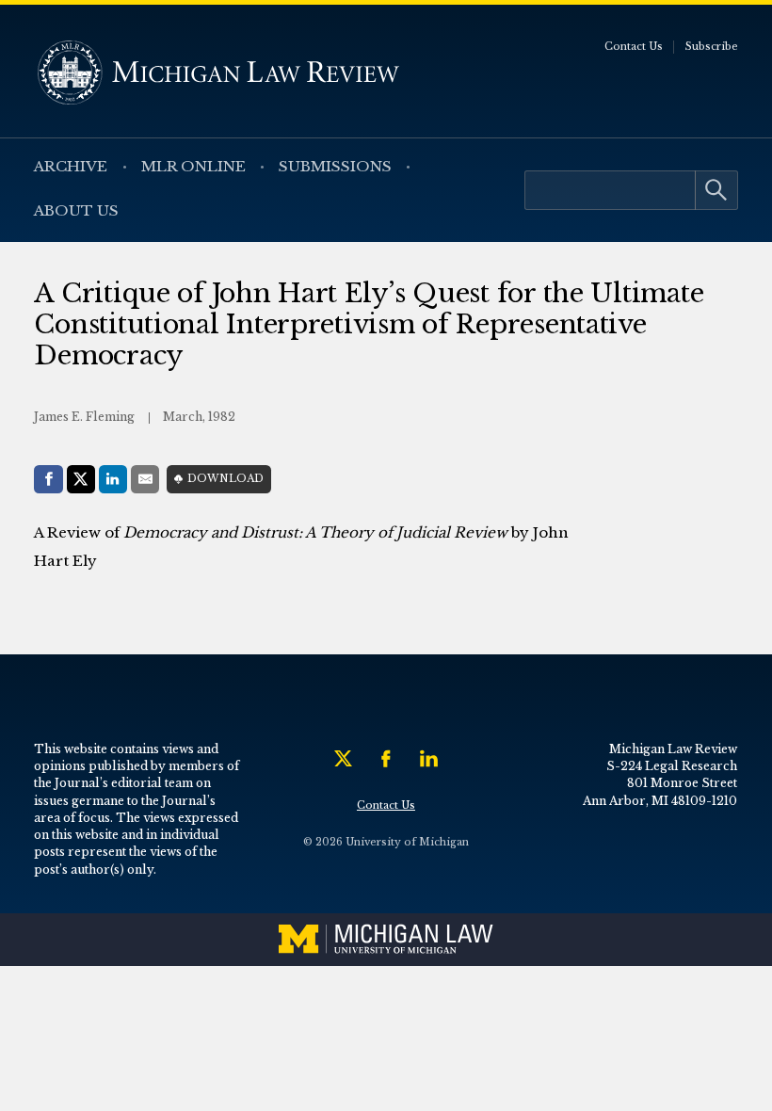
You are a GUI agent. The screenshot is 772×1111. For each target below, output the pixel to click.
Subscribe (711, 46)
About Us (76, 210)
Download (225, 479)
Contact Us (633, 46)
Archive (70, 166)
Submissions (335, 166)
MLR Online (193, 166)
